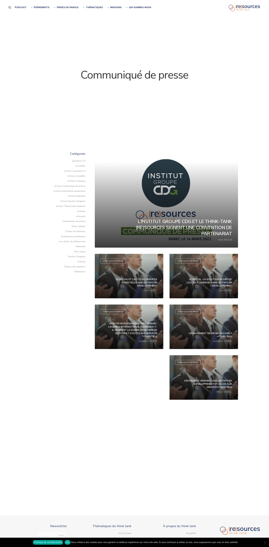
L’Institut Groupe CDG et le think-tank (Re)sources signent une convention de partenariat (184, 228)
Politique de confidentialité (47, 542)
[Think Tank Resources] (244, 7)
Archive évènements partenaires (69, 191)
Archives (81, 211)
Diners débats (78, 226)
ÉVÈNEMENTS (42, 7)
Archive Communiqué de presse (69, 186)
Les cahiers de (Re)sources (72, 241)
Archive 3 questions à (74, 171)
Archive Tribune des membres (70, 206)
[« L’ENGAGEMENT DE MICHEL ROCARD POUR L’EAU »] (204, 327)
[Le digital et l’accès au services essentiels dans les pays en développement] (129, 276)
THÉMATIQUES (94, 7)
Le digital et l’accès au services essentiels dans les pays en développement (136, 282)
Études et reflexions (75, 231)
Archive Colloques (76, 180)
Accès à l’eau (124, 533)
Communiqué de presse (113, 166)
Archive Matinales (76, 196)
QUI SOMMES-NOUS (140, 7)
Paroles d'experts (76, 256)
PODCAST (20, 7)
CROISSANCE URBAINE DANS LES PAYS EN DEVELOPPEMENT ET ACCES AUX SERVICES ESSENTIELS (208, 384)
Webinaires (79, 271)
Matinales (80, 246)
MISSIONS (116, 7)
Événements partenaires (73, 236)
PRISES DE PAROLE (68, 7)
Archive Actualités (76, 176)
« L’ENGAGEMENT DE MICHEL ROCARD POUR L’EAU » (210, 335)
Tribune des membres (74, 266)
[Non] (265, 542)
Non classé (79, 251)
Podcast (81, 261)
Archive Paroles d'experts (72, 201)
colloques (80, 216)
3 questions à (78, 160)
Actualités (113, 159)
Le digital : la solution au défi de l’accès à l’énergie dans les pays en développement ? (209, 282)
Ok (67, 542)
